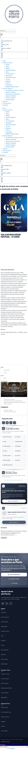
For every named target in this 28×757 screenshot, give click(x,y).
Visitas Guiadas (10, 99)
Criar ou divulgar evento (6, 712)
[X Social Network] (7, 422)
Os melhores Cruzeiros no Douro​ (15, 90)
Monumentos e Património (13, 94)
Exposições (9, 85)
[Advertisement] (14, 253)
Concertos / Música (8, 410)
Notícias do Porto (4, 707)
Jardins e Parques (10, 97)
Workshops (9, 75)
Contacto (5, 105)
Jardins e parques (4, 692)
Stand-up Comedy (11, 77)
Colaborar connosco (5, 716)
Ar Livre (8, 79)
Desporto (8, 81)
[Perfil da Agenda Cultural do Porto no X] (11, 603)
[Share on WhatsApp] (10, 422)
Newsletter (3, 721)
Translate (12, 748)
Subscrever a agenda (15, 578)
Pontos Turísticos (7, 88)
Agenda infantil (4, 626)
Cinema (8, 83)
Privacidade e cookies (5, 741)
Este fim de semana (5, 617)
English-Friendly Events (12, 86)
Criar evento (15, 583)
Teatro (7, 66)
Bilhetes (3, 329)
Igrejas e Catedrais (11, 96)
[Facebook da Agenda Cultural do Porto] (7, 603)
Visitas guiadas (4, 697)
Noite (7, 72)
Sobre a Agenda (4, 730)
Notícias (5, 101)
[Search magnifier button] (1, 34)
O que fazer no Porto (5, 674)
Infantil (7, 64)
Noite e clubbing (4, 659)
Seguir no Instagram (13, 522)
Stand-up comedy (4, 649)
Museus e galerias (4, 683)
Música (8, 68)
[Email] (14, 422)
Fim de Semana (10, 73)
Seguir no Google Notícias (13, 501)
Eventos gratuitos (4, 621)
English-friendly (4, 663)
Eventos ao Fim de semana (10, 411)
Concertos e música (5, 631)
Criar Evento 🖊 (7, 103)
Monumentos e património (6, 688)
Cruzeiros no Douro (5, 678)
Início (4, 61)
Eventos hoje (3, 612)
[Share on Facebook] (3, 422)
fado (2, 287)
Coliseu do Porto (15, 274)
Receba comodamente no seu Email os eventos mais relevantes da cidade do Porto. (14, 532)
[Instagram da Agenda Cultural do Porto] (2, 603)
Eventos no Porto (7, 62)
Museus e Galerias (11, 92)
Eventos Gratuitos (11, 70)
